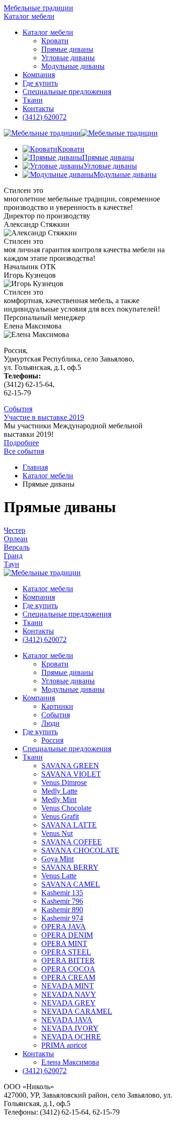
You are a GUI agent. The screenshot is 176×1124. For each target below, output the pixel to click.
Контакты (38, 1054)
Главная (35, 467)
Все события (24, 451)
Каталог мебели (29, 16)
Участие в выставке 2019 (44, 417)
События (18, 409)
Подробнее (21, 443)
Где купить (40, 732)
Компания (39, 698)
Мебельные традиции (38, 8)
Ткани (33, 757)
